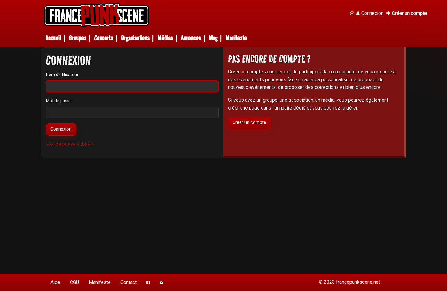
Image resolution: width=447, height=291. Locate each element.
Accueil (53, 38)
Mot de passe (59, 100)
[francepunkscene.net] (193, 15)
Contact (128, 282)
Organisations (135, 38)
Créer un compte (249, 122)
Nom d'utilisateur (62, 74)
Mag (213, 38)
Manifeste (236, 38)
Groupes (77, 38)
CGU (74, 282)
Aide (55, 282)
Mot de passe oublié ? (70, 144)
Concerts (103, 38)
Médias (165, 38)
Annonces (191, 38)
